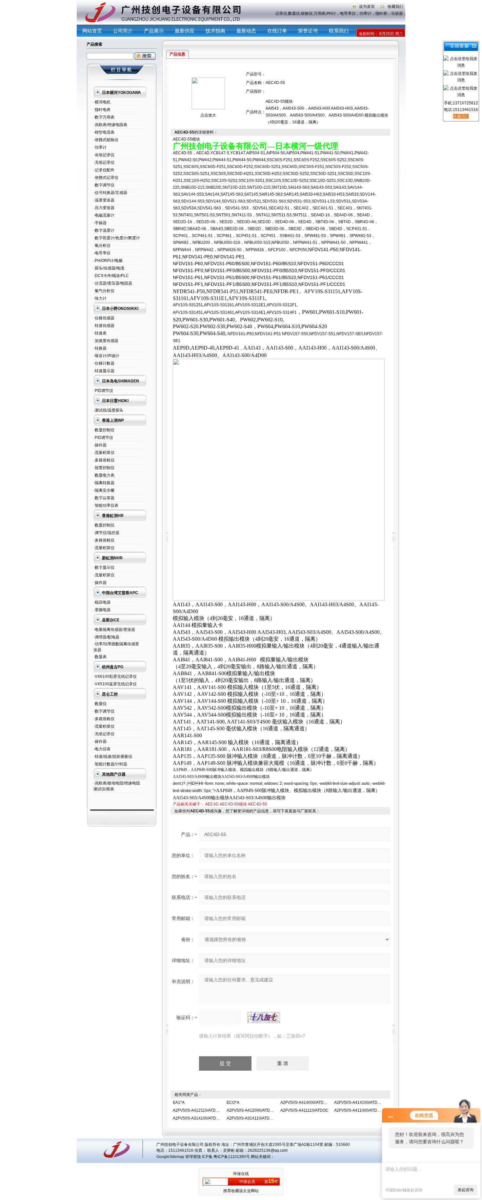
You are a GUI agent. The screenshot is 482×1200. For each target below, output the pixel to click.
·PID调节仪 (103, 390)
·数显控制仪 (103, 430)
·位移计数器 (103, 363)
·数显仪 (100, 703)
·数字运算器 (103, 498)
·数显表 (100, 656)
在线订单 (277, 30)
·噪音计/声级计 (106, 356)
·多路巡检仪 (103, 460)
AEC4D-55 (257, 804)
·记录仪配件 (103, 170)
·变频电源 (101, 610)
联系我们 (339, 30)
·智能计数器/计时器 (110, 764)
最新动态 (246, 30)
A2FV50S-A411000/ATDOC (358, 1110)
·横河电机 (101, 102)
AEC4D (212, 804)
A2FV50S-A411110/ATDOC (304, 1110)
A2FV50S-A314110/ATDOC (251, 1118)
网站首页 (92, 30)
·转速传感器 (103, 325)
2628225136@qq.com (268, 1150)
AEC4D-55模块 (233, 804)
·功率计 (100, 147)
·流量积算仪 (103, 452)
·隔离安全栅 (103, 490)
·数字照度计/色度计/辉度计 (116, 238)
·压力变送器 (103, 207)
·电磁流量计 (103, 215)
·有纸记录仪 (103, 155)
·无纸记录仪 (103, 162)
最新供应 (184, 30)
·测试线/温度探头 (108, 410)
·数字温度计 (103, 230)
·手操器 (100, 223)
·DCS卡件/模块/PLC (111, 275)
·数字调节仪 (103, 185)
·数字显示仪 (103, 567)
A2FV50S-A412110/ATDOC (197, 1110)
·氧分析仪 (101, 245)
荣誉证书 (308, 30)
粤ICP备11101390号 (231, 1156)
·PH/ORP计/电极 (108, 260)
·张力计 (100, 298)
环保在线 (241, 1173)
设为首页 (367, 6)
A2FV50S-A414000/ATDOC (305, 1102)
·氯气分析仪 (103, 291)
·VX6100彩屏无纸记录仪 (115, 676)
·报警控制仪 (103, 467)
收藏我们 (395, 6)
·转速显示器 (103, 371)
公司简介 (123, 30)
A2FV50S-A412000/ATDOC (251, 1110)
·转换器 (100, 348)
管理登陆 (193, 1156)
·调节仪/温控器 (106, 532)
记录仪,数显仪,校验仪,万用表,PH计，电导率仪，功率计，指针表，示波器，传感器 (351, 13)
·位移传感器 (103, 318)
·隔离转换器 (103, 483)
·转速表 (100, 333)
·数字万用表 (103, 117)
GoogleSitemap (170, 1156)
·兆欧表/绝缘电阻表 (110, 124)
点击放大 (208, 115)
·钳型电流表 (103, 132)
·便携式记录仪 (105, 177)
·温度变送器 (103, 200)
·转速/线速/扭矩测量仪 (112, 756)
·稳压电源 (101, 602)
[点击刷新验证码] (263, 1017)
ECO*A (233, 1102)
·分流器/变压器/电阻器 (112, 283)
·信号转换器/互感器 (110, 192)
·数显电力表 (103, 475)
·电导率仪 (101, 253)
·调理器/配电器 (106, 637)
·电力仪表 (101, 749)
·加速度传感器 (105, 340)
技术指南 (215, 30)
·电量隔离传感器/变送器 (114, 629)
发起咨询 (465, 1190)
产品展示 (154, 30)
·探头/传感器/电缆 (108, 268)
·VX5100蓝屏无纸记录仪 (115, 684)
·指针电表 (101, 109)
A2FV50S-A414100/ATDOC (358, 1102)
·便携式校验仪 (105, 140)
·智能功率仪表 (105, 505)
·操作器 (100, 445)
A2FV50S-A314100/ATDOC (197, 1118)
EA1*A (179, 1102)
